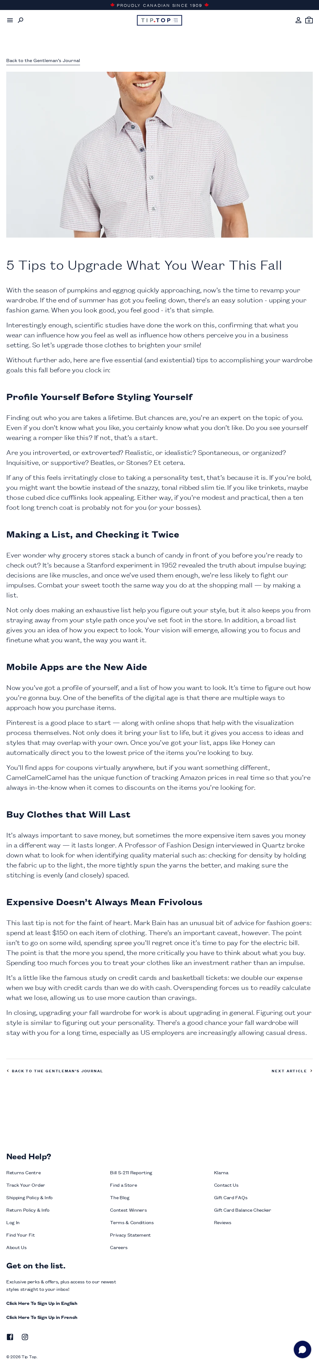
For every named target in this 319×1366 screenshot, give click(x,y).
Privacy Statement (130, 1234)
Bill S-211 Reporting (131, 1172)
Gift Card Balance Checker (242, 1209)
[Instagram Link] (25, 1338)
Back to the (43, 60)
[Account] (298, 20)
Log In (13, 1222)
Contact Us (226, 1184)
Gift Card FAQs (231, 1197)
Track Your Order (25, 1184)
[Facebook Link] (10, 1338)
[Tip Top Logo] (159, 20)
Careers (119, 1247)
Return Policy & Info (28, 1209)
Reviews (222, 1222)
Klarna (221, 1172)
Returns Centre (23, 1172)
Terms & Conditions (132, 1222)
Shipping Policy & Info (29, 1197)
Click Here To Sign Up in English (42, 1303)
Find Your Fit (20, 1234)
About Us (16, 1247)
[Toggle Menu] (10, 20)
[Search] (20, 20)
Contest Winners (128, 1209)
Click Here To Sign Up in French (42, 1317)
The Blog (119, 1197)
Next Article (289, 1070)
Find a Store (123, 1184)
